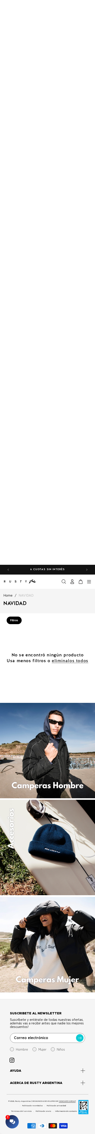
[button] (64, 581)
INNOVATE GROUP (67, 1101)
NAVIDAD (26, 595)
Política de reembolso (32, 1105)
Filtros (14, 620)
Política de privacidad (56, 1105)
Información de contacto (66, 1111)
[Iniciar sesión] (72, 581)
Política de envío (43, 1111)
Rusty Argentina (22, 1101)
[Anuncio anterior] (8, 570)
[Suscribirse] (80, 1038)
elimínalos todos (70, 661)
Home (8, 595)
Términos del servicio (21, 1111)
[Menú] (89, 581)
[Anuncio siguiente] (87, 570)
